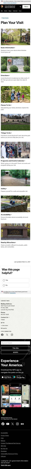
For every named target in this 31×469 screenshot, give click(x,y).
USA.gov (3, 456)
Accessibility (4, 433)
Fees (20, 11)
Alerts (5, 11)
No (7, 285)
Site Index (5, 325)
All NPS (15, 352)
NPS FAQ (3, 446)
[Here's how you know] (15, 2)
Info (2, 11)
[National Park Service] (2, 6)
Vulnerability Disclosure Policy (9, 453)
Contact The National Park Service (10, 443)
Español (4, 328)
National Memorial (10, 6)
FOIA (2, 438)
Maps (10, 11)
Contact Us (4, 317)
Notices (3, 440)
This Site (15, 348)
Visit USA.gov (6, 465)
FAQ (3, 322)
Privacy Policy (5, 435)
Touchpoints (13, 293)
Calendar (15, 11)
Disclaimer (4, 451)
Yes (7, 280)
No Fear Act (4, 448)
